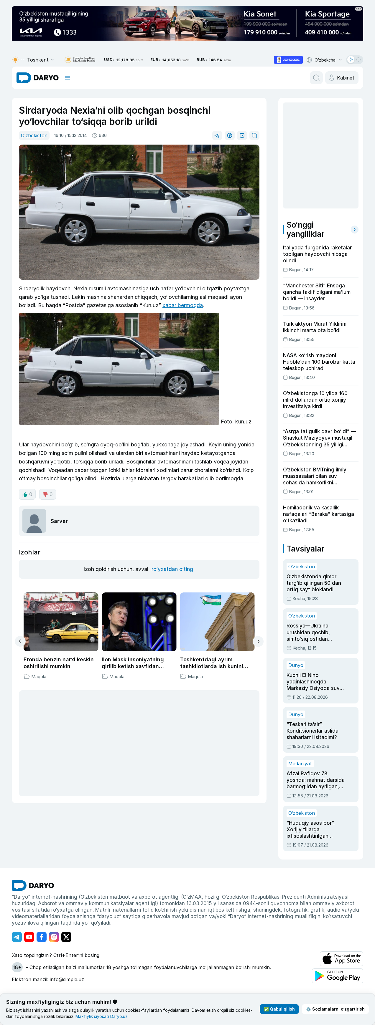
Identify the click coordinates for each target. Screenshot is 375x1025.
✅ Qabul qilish (279, 1008)
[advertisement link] (288, 60)
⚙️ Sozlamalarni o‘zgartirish (335, 1008)
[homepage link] (38, 77)
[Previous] (20, 641)
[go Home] (33, 885)
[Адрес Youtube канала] (29, 937)
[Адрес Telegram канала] (17, 937)
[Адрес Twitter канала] (66, 937)
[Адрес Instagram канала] (54, 937)
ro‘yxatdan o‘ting (172, 569)
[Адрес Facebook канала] (42, 937)
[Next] (258, 641)
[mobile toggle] (67, 78)
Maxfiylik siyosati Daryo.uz (101, 1016)
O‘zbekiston (34, 135)
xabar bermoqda (182, 305)
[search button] (316, 77)
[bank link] (80, 60)
